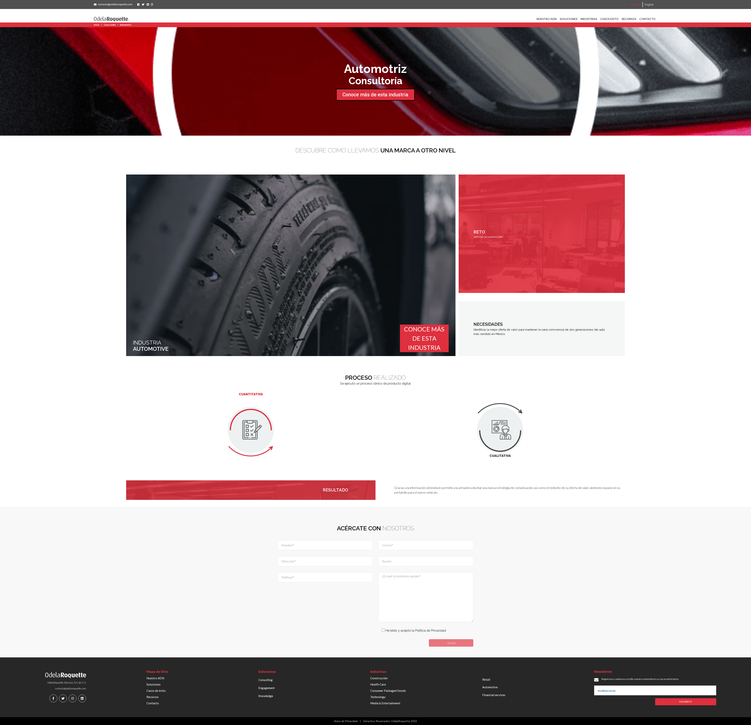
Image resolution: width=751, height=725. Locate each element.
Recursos (629, 19)
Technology (377, 697)
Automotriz (125, 24)
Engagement (266, 688)
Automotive (490, 687)
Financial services (493, 695)
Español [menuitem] (636, 4)
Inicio (97, 24)
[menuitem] (635, 4)
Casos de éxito (156, 690)
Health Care (378, 684)
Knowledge (265, 696)
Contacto (647, 19)
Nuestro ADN (546, 19)
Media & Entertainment (385, 703)
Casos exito (609, 19)
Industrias (588, 19)
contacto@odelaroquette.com (115, 4)
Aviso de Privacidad (346, 721)
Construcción (379, 678)
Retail (486, 679)
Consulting (265, 680)
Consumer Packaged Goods (388, 690)
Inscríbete (685, 701)
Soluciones (568, 19)
